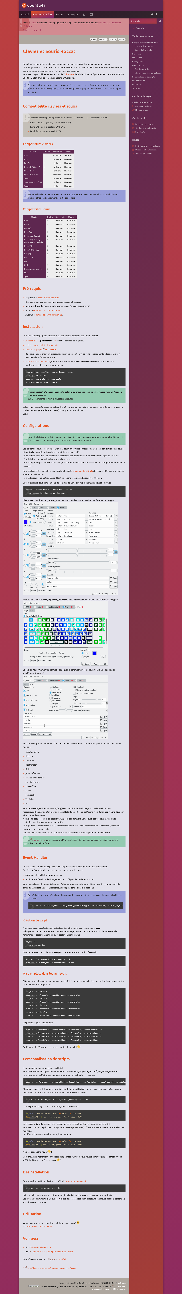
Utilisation (136, 84)
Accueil (25, 14)
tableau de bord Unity (83, 470)
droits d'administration (49, 297)
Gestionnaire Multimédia (145, 128)
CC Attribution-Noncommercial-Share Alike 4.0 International (108, 1287)
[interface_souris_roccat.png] (70, 594)
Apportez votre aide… (33, 30)
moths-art (122, 1283)
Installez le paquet (34, 349)
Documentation (42, 14)
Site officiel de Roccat (41, 1247)
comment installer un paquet (47, 310)
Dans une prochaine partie (37, 361)
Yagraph (52, 1259)
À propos (72, 14)
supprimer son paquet (75, 1181)
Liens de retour (141, 110)
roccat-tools (51, 349)
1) (55, 340)
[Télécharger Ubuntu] (83, 14)
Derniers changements (144, 124)
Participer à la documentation (147, 146)
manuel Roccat (39, 839)
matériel (103, 39)
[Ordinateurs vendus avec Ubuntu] (91, 14)
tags (34, 22)
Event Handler (138, 65)
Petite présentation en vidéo (38, 1226)
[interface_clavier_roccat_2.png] (65, 738)
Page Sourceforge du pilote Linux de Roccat (52, 1251)
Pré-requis (136, 53)
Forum (59, 14)
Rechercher (160, 21)
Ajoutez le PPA (32, 340)
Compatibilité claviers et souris (145, 42)
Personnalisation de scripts (143, 76)
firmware (69, 74)
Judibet (62, 1259)
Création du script (142, 69)
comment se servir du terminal (47, 314)
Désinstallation (138, 80)
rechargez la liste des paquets (44, 345)
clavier (113, 39)
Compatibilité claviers (144, 46)
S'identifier (140, 28)
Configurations (138, 61)
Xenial (93, 39)
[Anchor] (25, 51)
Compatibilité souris (143, 50)
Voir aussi (136, 88)
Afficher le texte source (142, 102)
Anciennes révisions (143, 106)
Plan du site (140, 132)
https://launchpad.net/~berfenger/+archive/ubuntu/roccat (51, 1268)
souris (122, 39)
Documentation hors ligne (146, 149)
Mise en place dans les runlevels (148, 73)
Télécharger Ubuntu (143, 153)
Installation (137, 57)
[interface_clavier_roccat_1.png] (65, 664)
